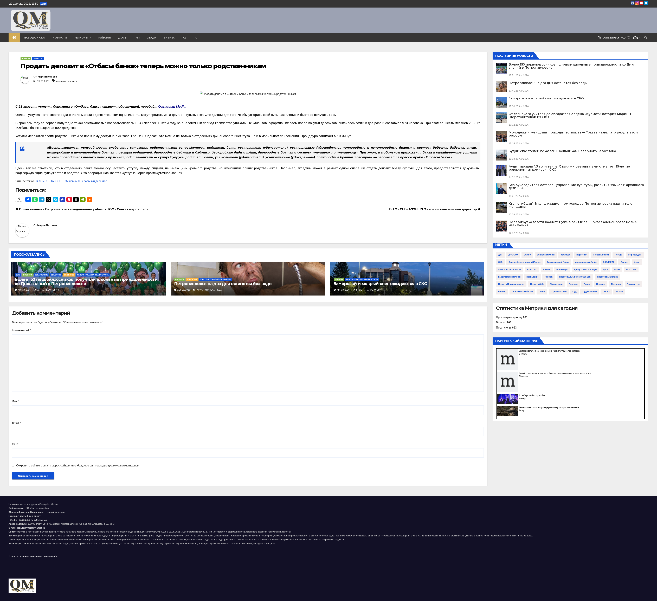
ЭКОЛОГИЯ (609, 262)
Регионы (81, 37)
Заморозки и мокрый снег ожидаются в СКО (380, 283)
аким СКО (532, 269)
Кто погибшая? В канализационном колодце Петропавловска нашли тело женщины (570, 205)
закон (617, 269)
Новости (60, 37)
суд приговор (590, 291)
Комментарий (21, 330)
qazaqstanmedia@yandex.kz (31, 528)
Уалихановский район (586, 262)
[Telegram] (41, 199)
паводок (573, 284)
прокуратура (633, 284)
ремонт (502, 291)
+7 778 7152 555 (39, 520)
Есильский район (546, 255)
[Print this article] (83, 199)
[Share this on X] (48, 199)
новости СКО (537, 284)
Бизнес (169, 37)
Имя (15, 401)
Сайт (15, 444)
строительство (558, 291)
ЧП (138, 37)
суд (574, 291)
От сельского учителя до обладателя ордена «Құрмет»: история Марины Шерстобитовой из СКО (570, 115)
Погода (618, 255)
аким (636, 262)
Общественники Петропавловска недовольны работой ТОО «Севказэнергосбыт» (83, 209)
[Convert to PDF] (69, 199)
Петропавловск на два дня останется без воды (223, 283)
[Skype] (55, 199)
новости (549, 277)
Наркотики (581, 255)
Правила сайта (50, 556)
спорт (542, 291)
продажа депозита (66, 81)
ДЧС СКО (513, 255)
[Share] (62, 199)
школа (606, 291)
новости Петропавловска (511, 284)
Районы (104, 37)
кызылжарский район (509, 277)
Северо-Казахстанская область (93, 275)
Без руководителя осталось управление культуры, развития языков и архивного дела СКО (576, 186)
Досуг (123, 37)
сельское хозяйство (522, 291)
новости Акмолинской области (575, 277)
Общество (38, 58)
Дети (18, 275)
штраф (619, 291)
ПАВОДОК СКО (34, 37)
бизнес (546, 269)
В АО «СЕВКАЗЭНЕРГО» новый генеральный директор (71, 181)
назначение (532, 277)
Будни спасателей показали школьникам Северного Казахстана (562, 151)
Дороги (527, 255)
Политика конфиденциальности (25, 556)
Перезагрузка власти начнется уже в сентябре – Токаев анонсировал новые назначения (573, 223)
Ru (195, 37)
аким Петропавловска (509, 269)
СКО (500, 262)
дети (605, 269)
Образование (41, 275)
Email (16, 422)
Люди (151, 37)
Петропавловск (601, 255)
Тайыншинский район (558, 262)
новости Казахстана (607, 277)
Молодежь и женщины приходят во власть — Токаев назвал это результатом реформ (573, 134)
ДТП (500, 255)
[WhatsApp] (35, 199)
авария (624, 262)
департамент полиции (585, 269)
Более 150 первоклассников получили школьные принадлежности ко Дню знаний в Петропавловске (86, 281)
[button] (645, 37)
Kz (184, 37)
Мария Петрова (47, 76)
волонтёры (562, 269)
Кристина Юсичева (209, 290)
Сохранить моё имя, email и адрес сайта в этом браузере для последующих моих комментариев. (77, 465)
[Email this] (76, 199)
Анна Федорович (48, 290)
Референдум (634, 255)
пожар (587, 284)
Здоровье (565, 255)
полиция (600, 284)
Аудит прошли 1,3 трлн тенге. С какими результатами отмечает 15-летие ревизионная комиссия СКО (569, 168)
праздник (616, 284)
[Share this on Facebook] (28, 199)
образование (556, 284)
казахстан (631, 269)
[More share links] (89, 199)
